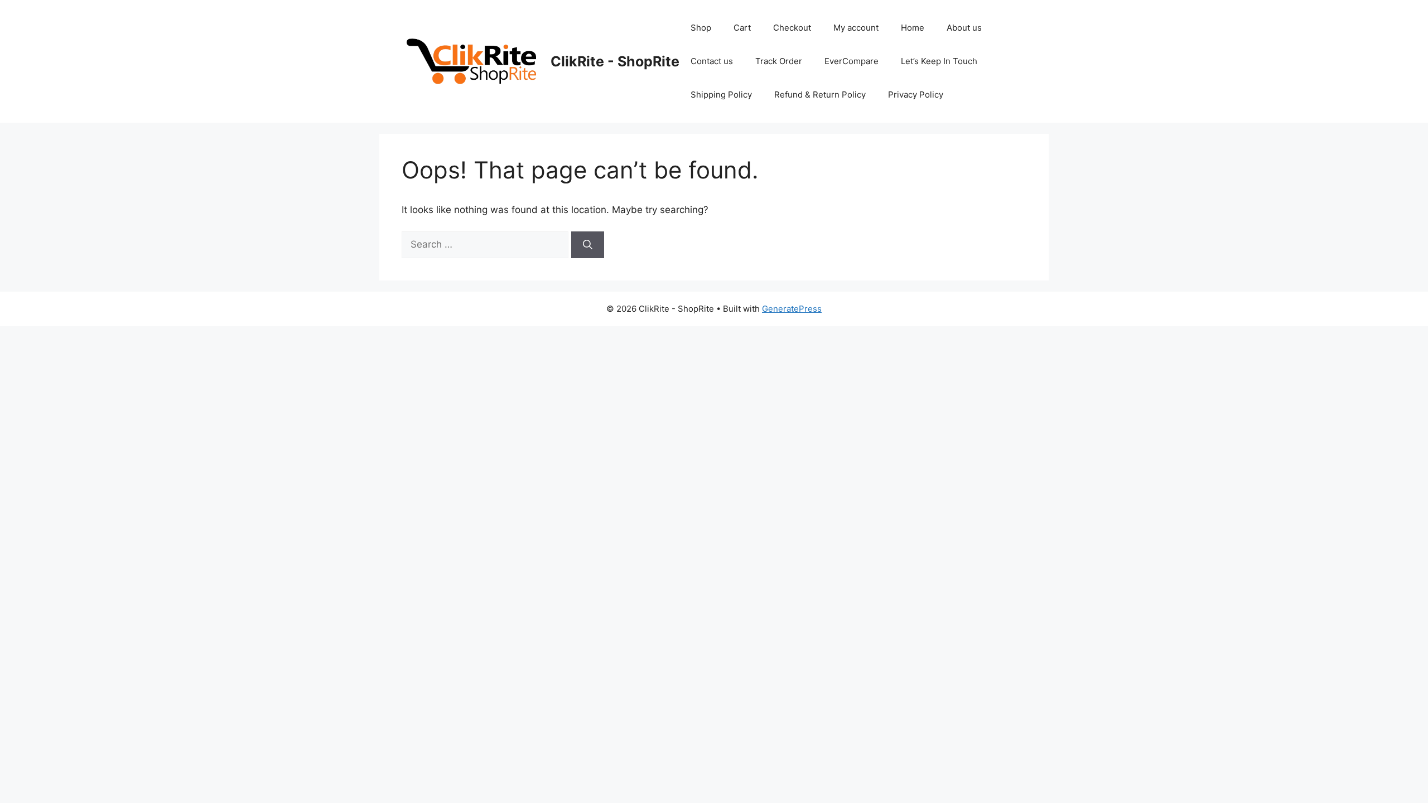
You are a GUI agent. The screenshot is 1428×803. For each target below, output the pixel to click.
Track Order (778, 61)
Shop (701, 27)
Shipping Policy (721, 94)
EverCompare (851, 61)
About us (964, 27)
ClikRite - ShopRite (615, 61)
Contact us (712, 61)
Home (912, 27)
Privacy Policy (915, 94)
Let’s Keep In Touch (939, 61)
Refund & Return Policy (820, 94)
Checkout (792, 27)
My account (856, 27)
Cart (742, 27)
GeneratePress (792, 308)
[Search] (587, 244)
